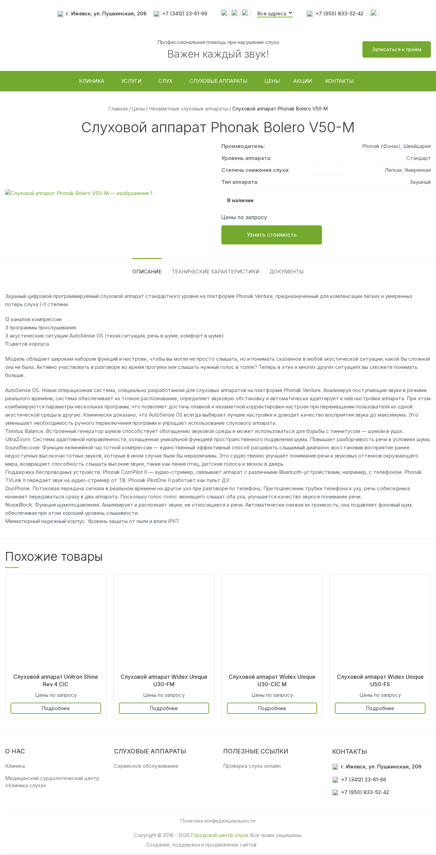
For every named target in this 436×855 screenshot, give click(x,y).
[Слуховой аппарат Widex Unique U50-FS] (380, 625)
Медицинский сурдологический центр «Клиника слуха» (52, 782)
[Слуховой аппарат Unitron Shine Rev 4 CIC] (56, 625)
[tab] (147, 268)
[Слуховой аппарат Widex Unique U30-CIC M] (272, 625)
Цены (138, 108)
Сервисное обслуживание (146, 766)
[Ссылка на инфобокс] (101, 14)
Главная (118, 108)
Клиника (15, 766)
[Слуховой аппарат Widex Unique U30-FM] (164, 625)
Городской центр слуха (219, 835)
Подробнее (56, 708)
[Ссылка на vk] (374, 13)
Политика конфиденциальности (218, 821)
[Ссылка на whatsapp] (225, 13)
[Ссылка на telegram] (246, 13)
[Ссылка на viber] (235, 13)
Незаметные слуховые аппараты (188, 108)
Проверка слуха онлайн (252, 766)
